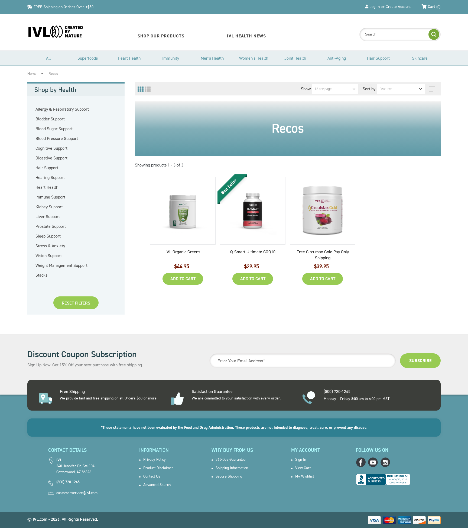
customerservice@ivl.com (77, 493)
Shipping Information (232, 468)
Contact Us (151, 476)
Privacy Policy (154, 459)
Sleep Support (54, 236)
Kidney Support (55, 207)
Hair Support (53, 168)
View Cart (303, 468)
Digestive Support (57, 158)
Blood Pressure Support (63, 138)
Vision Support (54, 256)
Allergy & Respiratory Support (68, 109)
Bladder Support (56, 119)
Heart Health (53, 187)
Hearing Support (56, 177)
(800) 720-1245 (68, 482)
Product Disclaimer (158, 468)
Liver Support (54, 217)
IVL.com (40, 519)
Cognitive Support (57, 148)
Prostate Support (57, 226)
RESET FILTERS (76, 303)
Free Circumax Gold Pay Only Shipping (323, 255)
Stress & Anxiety (56, 246)
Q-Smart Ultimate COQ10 (252, 252)
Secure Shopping (229, 476)
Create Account (398, 6)
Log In (374, 6)
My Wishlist (304, 476)
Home (32, 73)
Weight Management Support (67, 265)
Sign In (300, 459)
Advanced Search (157, 484)
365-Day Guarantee (231, 459)
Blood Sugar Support (60, 129)
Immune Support (56, 197)
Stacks (47, 275)
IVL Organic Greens (182, 252)
